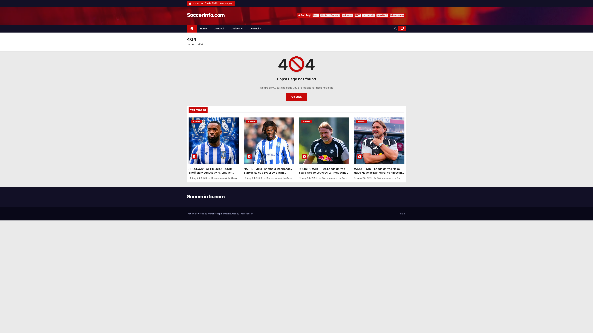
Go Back (296, 97)
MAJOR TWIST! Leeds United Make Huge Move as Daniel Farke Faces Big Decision (379, 172)
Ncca (315, 15)
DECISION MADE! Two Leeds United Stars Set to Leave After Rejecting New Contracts (323, 172)
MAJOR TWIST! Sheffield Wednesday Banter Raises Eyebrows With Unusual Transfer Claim (268, 172)
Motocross (347, 15)
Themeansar (246, 213)
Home (203, 28)
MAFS (357, 15)
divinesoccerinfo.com (224, 178)
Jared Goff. (382, 15)
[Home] (192, 29)
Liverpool (219, 28)
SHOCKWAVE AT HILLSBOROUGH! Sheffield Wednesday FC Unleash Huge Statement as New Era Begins (213, 172)
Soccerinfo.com (206, 15)
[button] (395, 28)
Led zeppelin (368, 15)
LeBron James (397, 15)
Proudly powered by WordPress (203, 213)
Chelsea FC (237, 28)
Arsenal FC (256, 28)
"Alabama (196, 121)
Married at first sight (330, 15)
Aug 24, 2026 (200, 178)
